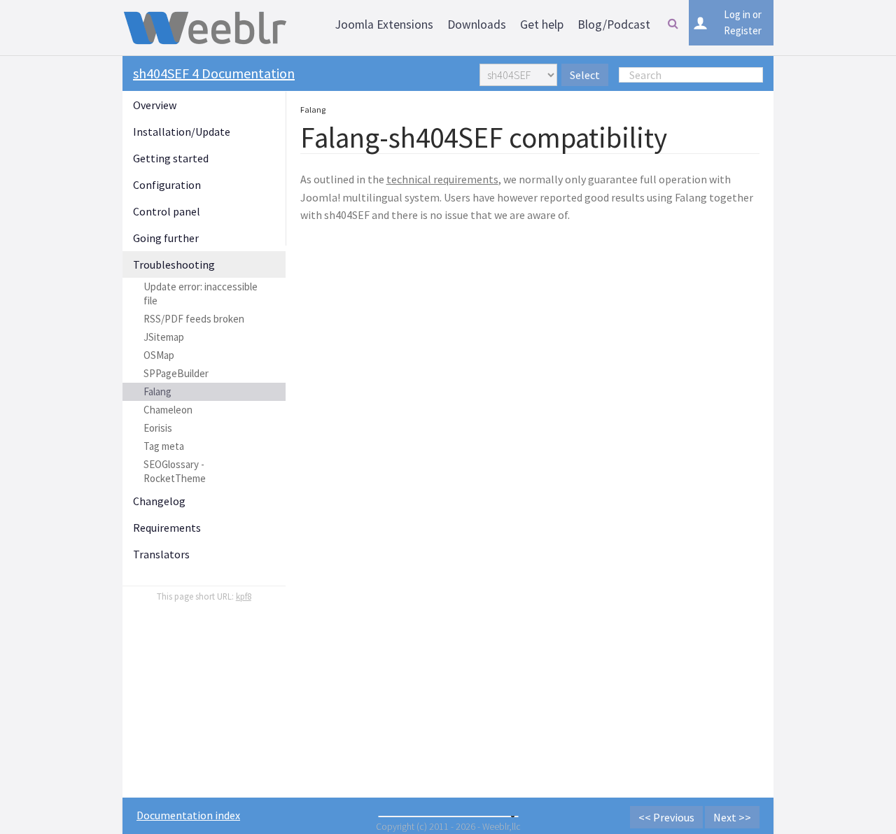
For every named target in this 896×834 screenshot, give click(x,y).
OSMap (159, 355)
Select (585, 75)
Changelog (159, 501)
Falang (158, 391)
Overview (154, 105)
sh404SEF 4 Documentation (214, 73)
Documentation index (188, 815)
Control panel (166, 211)
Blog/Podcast (614, 24)
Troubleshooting (174, 264)
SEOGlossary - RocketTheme (175, 471)
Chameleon (168, 409)
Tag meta (164, 446)
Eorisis (158, 427)
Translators (161, 554)
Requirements (167, 528)
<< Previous (666, 817)
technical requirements (442, 179)
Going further (166, 238)
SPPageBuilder (176, 373)
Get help (542, 24)
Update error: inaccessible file (201, 293)
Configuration (167, 185)
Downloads (476, 24)
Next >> (732, 817)
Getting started (171, 158)
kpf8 (243, 596)
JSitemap (164, 337)
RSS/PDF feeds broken (194, 318)
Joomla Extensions (384, 24)
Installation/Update (181, 132)
